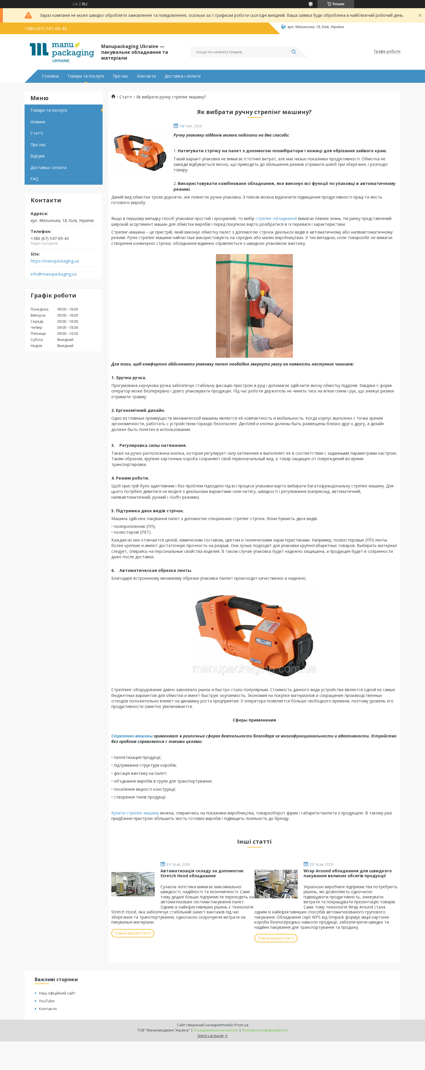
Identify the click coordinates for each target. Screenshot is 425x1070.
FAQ (34, 178)
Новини (37, 121)
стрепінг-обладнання (277, 218)
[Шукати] (293, 52)
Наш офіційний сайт (57, 993)
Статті (36, 133)
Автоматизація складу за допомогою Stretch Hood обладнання (201, 873)
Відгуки (37, 156)
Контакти (146, 76)
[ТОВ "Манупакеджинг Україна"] (60, 51)
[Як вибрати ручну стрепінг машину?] (140, 153)
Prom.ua (241, 1025)
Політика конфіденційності (265, 1030)
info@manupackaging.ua (54, 274)
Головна (50, 76)
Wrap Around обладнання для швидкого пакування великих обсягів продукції (348, 873)
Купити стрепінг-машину (135, 813)
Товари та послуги (85, 76)
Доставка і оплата (183, 76)
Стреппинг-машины (132, 736)
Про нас (120, 76)
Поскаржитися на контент (216, 1030)
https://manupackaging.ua (55, 261)
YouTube (47, 1000)
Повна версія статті (133, 933)
